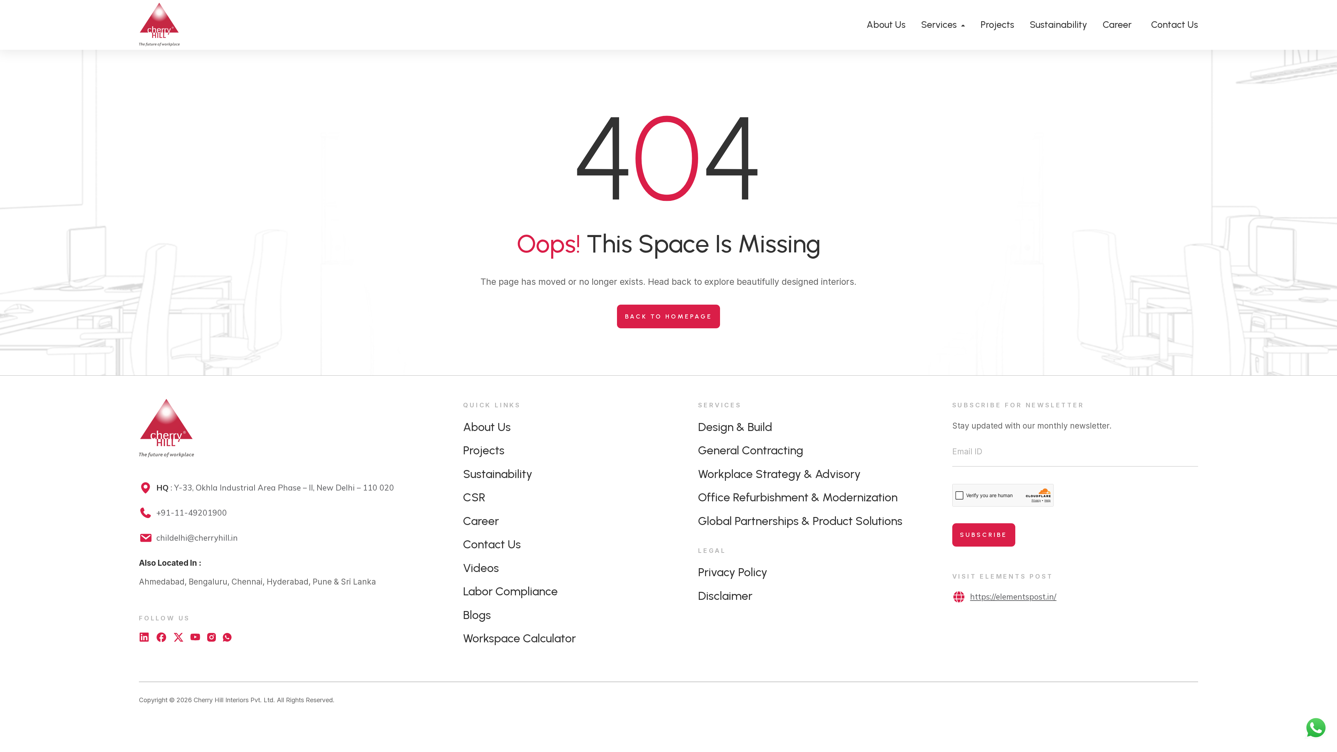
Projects (997, 24)
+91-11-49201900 (191, 513)
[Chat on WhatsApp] (227, 637)
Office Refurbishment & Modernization (798, 497)
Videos (481, 568)
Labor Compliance (510, 591)
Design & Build (735, 427)
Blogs (477, 615)
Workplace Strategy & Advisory (779, 474)
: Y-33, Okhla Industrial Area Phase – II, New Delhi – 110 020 (275, 488)
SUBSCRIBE (983, 535)
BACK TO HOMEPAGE (668, 316)
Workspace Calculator (519, 638)
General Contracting (750, 450)
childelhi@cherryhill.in (197, 538)
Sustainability (1058, 24)
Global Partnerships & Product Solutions (800, 521)
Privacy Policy (732, 572)
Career (1117, 24)
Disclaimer (725, 596)
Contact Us (1174, 24)
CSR (474, 497)
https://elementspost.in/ (1013, 597)
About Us (886, 24)
